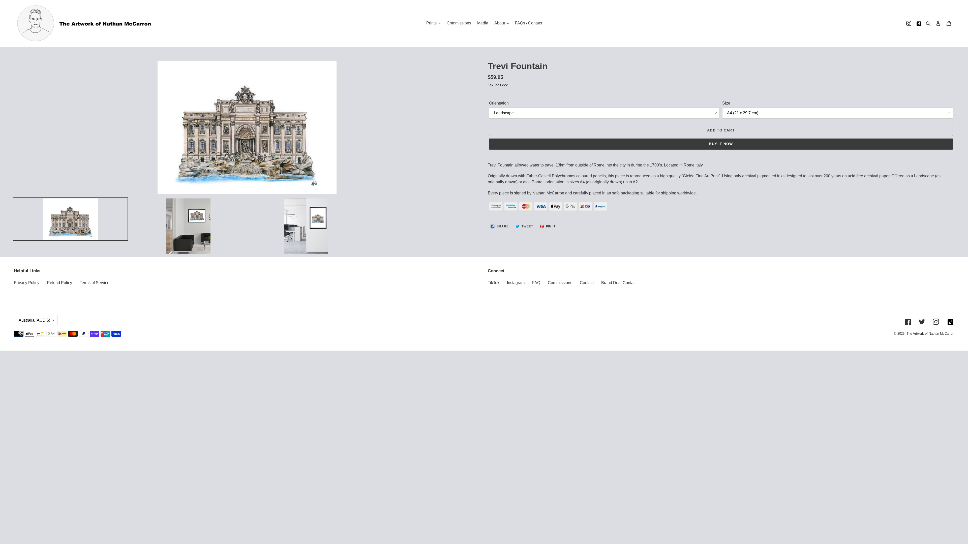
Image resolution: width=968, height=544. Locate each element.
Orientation (499, 103)
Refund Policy (59, 283)
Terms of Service (94, 283)
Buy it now (721, 144)
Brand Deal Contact (619, 283)
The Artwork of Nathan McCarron (930, 333)
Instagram (516, 283)
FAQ (536, 283)
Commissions (560, 283)
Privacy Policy (26, 283)
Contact (587, 283)
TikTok (493, 283)
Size (726, 103)
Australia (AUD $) (34, 320)
